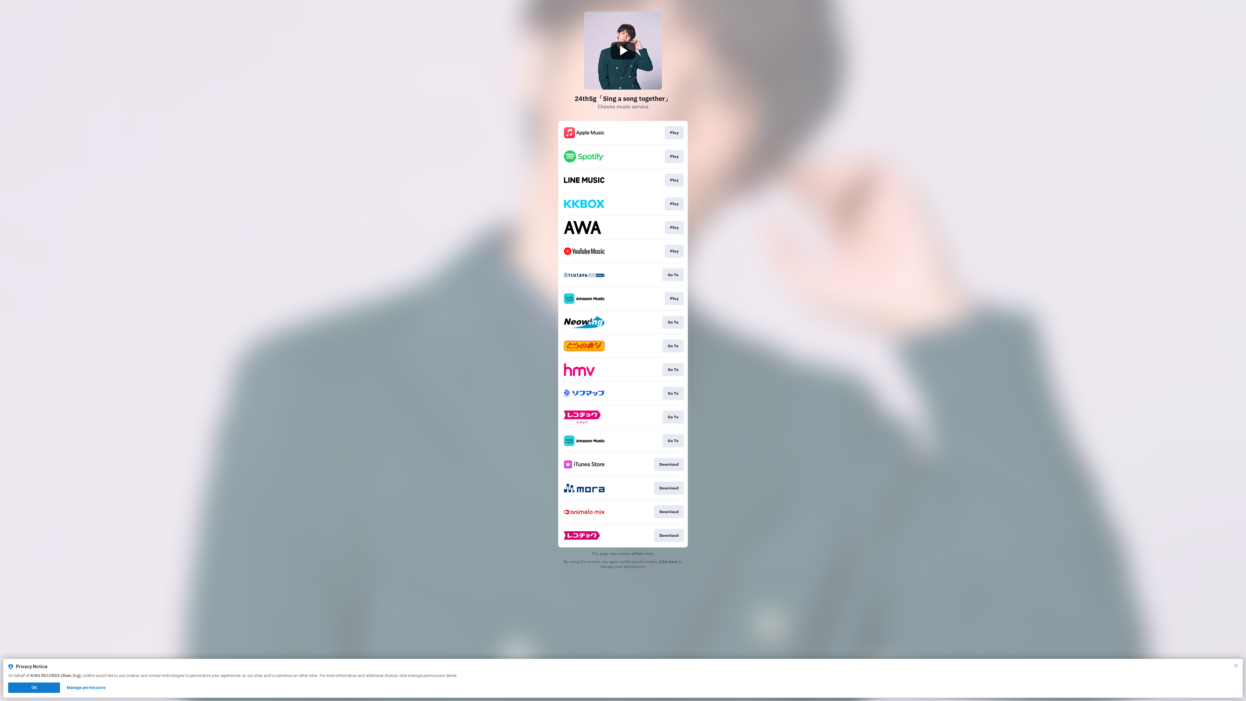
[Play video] (623, 51)
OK (34, 687)
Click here (668, 561)
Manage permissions (86, 687)
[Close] (1236, 665)
